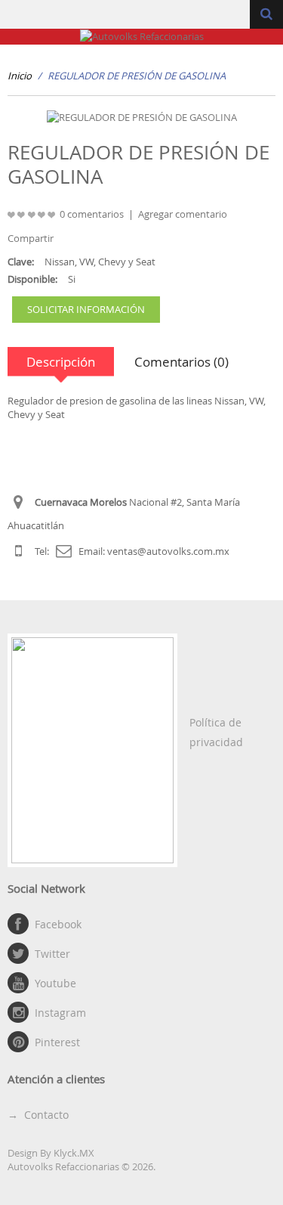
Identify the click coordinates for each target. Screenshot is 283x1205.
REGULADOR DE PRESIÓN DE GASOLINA (137, 75)
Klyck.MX (74, 1153)
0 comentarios (92, 214)
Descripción (60, 361)
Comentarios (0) (181, 361)
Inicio (20, 75)
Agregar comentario (182, 214)
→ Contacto (38, 1114)
